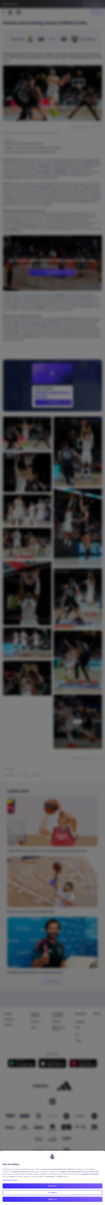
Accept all (52, 1186)
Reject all (53, 1199)
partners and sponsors (91, 1174)
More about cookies (10, 1180)
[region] (52, 1178)
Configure (52, 1192)
